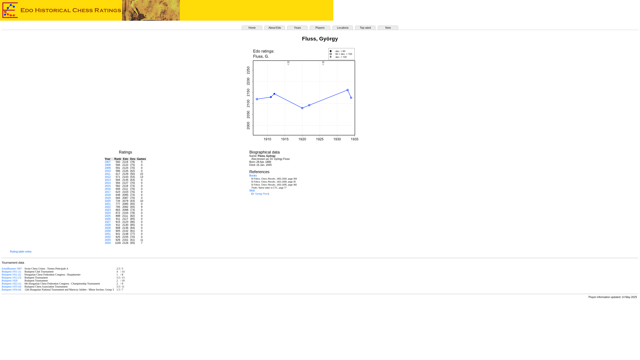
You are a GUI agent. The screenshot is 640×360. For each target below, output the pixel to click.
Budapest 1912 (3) (11, 277)
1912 (108, 177)
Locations (342, 27)
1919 (108, 197)
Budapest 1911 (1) (11, 271)
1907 (108, 161)
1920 (108, 201)
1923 (108, 209)
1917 (108, 191)
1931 (108, 233)
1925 (108, 215)
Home (252, 27)
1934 (108, 243)
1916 (108, 189)
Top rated (365, 27)
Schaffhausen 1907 (12, 268)
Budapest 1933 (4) (11, 286)
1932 (108, 237)
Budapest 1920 (10, 280)
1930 (108, 231)
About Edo (274, 27)
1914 (108, 183)
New (388, 27)
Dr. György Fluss (260, 193)
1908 (108, 165)
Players (320, 27)
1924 (108, 213)
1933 (108, 239)
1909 (108, 167)
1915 (108, 185)
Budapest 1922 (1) (11, 283)
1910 (108, 171)
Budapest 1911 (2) (11, 274)
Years (297, 27)
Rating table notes (21, 251)
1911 (107, 173)
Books (253, 175)
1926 (108, 219)
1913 (108, 179)
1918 (108, 195)
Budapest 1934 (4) (11, 289)
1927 (108, 221)
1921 (108, 203)
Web (252, 190)
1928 (108, 225)
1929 (108, 227)
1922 (108, 207)
